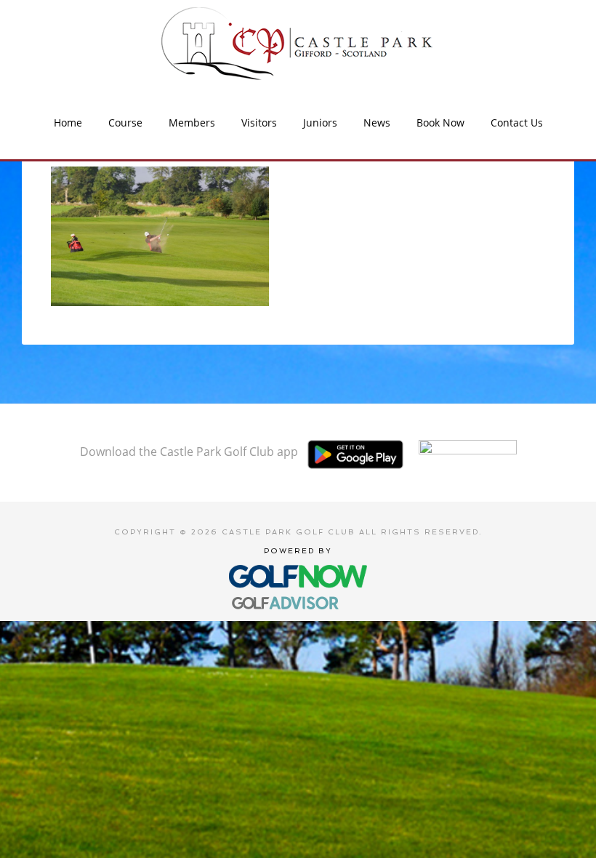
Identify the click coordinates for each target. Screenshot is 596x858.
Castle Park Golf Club (298, 43)
